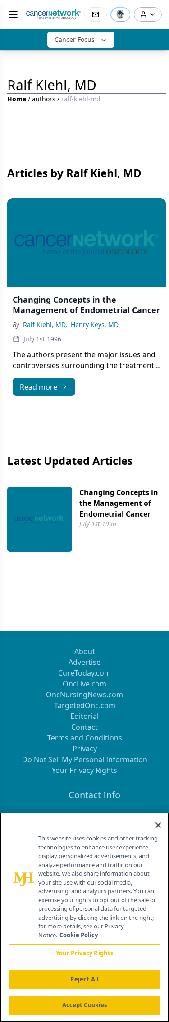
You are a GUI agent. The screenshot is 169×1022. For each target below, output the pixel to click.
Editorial (84, 716)
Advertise (84, 662)
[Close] (158, 825)
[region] (84, 917)
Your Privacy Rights (84, 770)
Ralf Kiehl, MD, (45, 324)
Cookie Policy (78, 935)
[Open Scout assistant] (120, 14)
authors (43, 99)
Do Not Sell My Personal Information (84, 759)
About (84, 651)
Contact (84, 727)
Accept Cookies (84, 1005)
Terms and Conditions (84, 738)
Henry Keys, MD (95, 324)
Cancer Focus (75, 39)
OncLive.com (84, 684)
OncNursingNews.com (84, 695)
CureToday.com (84, 673)
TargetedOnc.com (84, 705)
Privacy (85, 749)
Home (16, 99)
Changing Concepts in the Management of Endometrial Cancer (118, 503)
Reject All (84, 979)
